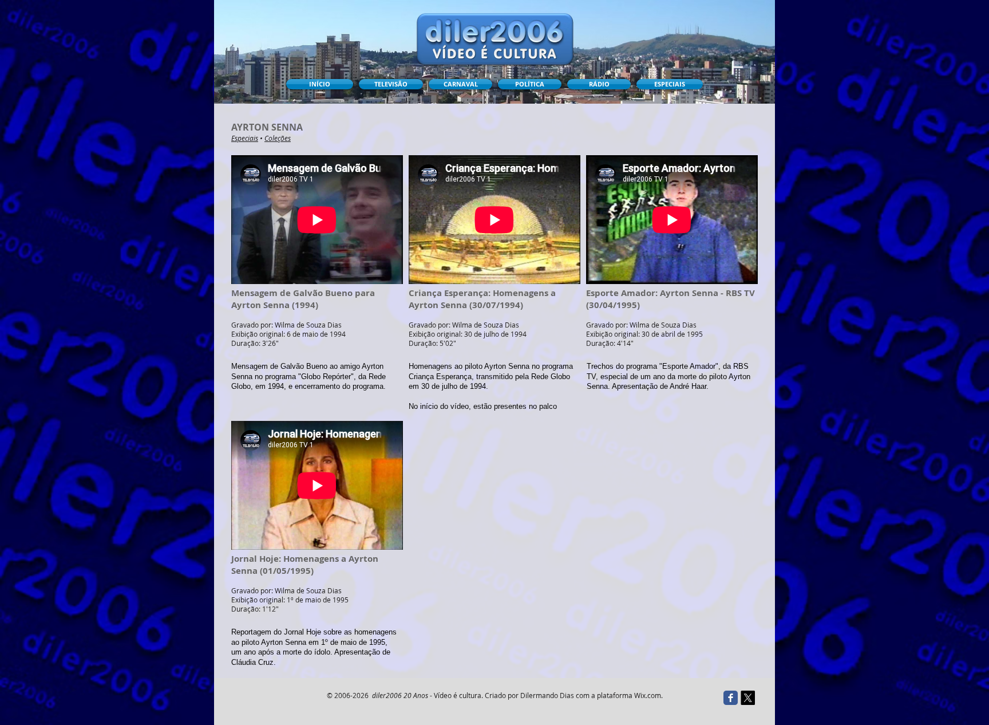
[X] (748, 698)
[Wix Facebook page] (730, 698)
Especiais (244, 138)
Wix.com (647, 695)
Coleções (277, 138)
